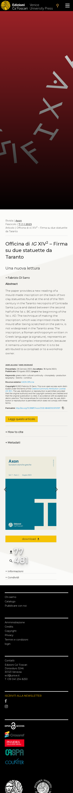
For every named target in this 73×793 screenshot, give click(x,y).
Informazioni (14, 571)
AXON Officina (27, 382)
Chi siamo (10, 597)
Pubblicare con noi (16, 605)
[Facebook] (36, 701)
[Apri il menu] (67, 5)
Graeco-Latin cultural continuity (29, 375)
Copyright (10, 630)
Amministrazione (15, 622)
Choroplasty (50, 375)
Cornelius (28, 378)
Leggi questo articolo (21, 419)
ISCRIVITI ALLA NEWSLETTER (23, 695)
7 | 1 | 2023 (25, 224)
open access (11, 365)
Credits (9, 626)
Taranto (19, 378)
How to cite (14, 432)
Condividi (12, 577)
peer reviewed (26, 365)
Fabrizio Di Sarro (17, 277)
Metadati (12, 442)
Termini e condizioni (16, 639)
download (31, 539)
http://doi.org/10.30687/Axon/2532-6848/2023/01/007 (38, 408)
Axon (18, 220)
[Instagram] (36, 706)
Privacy (9, 635)
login (8, 643)
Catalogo (10, 601)
